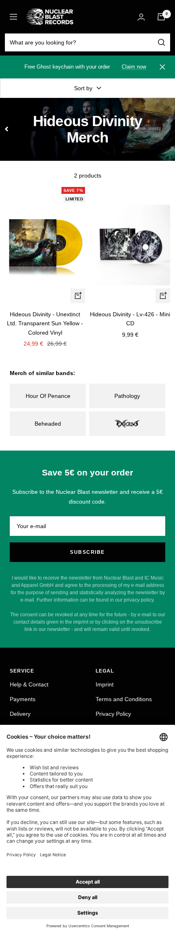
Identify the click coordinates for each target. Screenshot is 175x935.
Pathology (127, 396)
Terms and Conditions (124, 699)
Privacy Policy (113, 714)
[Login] (141, 16)
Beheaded (48, 423)
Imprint (105, 684)
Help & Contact (29, 684)
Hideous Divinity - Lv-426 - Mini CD (130, 318)
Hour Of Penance (48, 396)
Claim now (134, 67)
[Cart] (161, 16)
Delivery (20, 714)
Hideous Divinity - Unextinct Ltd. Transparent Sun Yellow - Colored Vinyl (45, 323)
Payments (22, 699)
